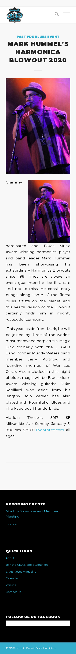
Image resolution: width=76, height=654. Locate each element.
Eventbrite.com (50, 430)
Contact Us (13, 592)
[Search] (54, 14)
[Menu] (64, 14)
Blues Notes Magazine (21, 571)
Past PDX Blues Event (38, 37)
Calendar (12, 578)
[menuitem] (54, 14)
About (10, 558)
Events (11, 524)
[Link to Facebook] (67, 648)
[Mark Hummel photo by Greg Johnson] (38, 126)
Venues (11, 585)
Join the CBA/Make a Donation (27, 564)
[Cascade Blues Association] (31, 14)
